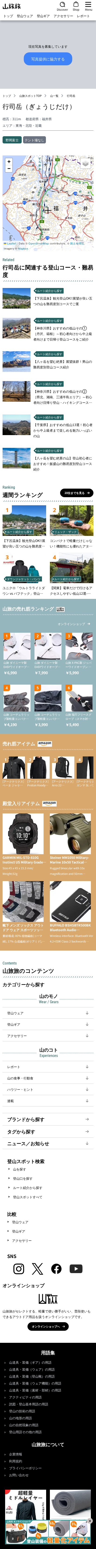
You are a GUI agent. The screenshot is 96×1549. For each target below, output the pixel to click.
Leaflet (11, 243)
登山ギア (43, 15)
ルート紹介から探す (27, 1187)
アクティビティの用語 (25, 1397)
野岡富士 (12, 140)
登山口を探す (23, 1178)
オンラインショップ (71, 624)
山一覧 (54, 96)
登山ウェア (25, 15)
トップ (8, 15)
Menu (88, 9)
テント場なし (34, 140)
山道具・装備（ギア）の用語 (30, 1362)
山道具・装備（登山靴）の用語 (32, 1376)
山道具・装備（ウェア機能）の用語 (35, 1383)
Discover (62, 9)
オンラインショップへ (46, 1326)
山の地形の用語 (20, 1418)
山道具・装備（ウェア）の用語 (32, 1369)
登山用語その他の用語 (25, 1432)
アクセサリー (63, 15)
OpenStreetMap (38, 243)
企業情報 (15, 1454)
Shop (76, 9)
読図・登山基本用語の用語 (28, 1404)
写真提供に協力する (48, 59)
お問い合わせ (19, 1475)
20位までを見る (75, 493)
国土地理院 (77, 243)
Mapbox (23, 248)
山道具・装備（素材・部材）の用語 (35, 1390)
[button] (48, 210)
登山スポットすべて (27, 1197)
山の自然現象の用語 (23, 1425)
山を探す (19, 1169)
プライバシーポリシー (25, 1468)
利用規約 (15, 1461)
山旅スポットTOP (30, 96)
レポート (83, 15)
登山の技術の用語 (22, 1411)
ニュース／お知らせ (28, 1143)
